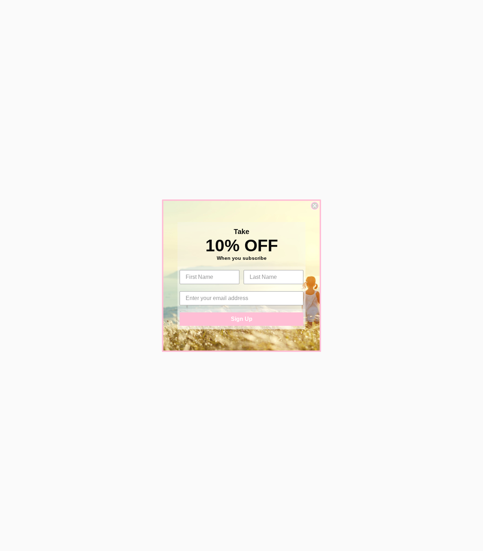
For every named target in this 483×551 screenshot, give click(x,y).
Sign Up (241, 319)
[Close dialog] (314, 205)
